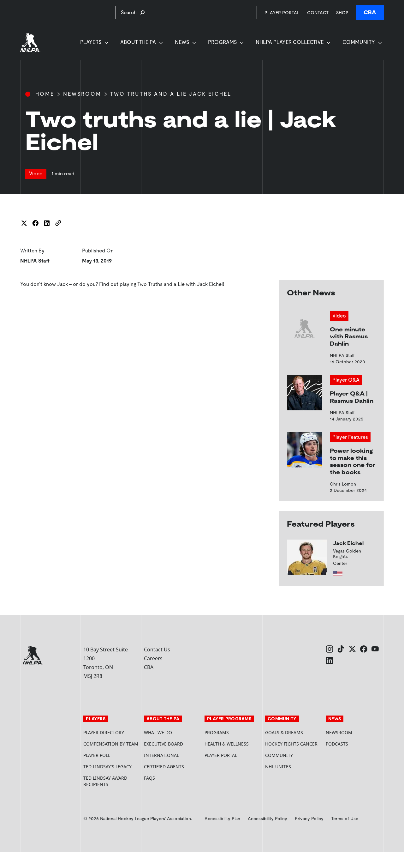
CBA (370, 12)
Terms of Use (344, 818)
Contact (318, 12)
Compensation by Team (110, 744)
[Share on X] (24, 223)
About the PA (138, 42)
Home (44, 94)
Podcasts (337, 744)
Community (358, 42)
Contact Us (157, 649)
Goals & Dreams (284, 732)
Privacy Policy (309, 818)
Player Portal (282, 12)
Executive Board (163, 744)
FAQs (149, 778)
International (161, 755)
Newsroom (82, 94)
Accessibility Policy (267, 818)
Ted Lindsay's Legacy (107, 767)
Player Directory (103, 732)
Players (90, 42)
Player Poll (96, 755)
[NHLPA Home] (30, 43)
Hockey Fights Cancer (291, 744)
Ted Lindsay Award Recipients (105, 781)
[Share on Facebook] (35, 223)
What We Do (158, 732)
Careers (153, 658)
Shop (342, 12)
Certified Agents (164, 767)
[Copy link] (58, 223)
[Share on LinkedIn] (46, 223)
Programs (222, 42)
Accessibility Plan (222, 818)
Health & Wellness (227, 744)
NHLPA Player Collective (290, 42)
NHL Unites (293, 767)
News (182, 42)
